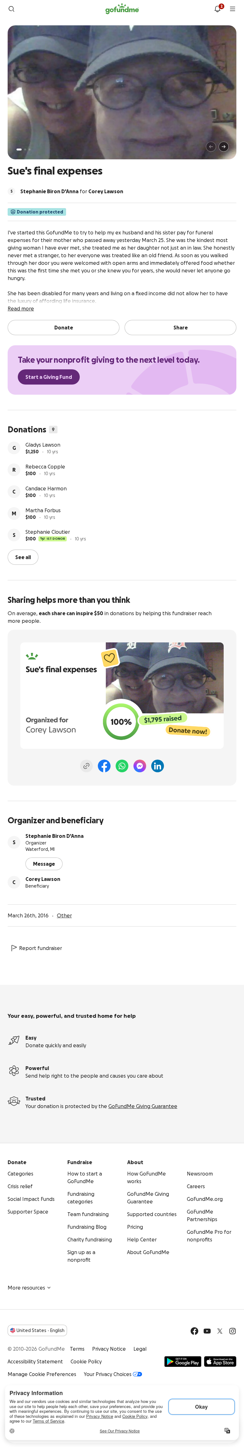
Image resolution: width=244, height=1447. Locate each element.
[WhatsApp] (122, 766)
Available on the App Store (220, 1361)
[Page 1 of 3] (19, 149)
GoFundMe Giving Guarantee (142, 1106)
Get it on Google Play (182, 1361)
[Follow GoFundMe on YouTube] (207, 1331)
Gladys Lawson (42, 445)
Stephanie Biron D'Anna (54, 836)
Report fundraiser (40, 948)
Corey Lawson (42, 879)
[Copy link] (86, 766)
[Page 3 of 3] (29, 149)
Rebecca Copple (45, 466)
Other (64, 915)
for (71, 191)
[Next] (224, 147)
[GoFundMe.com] (122, 9)
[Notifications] (217, 9)
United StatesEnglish (40, 1330)
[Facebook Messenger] (139, 766)
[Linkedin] (157, 766)
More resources (26, 1288)
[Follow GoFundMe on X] (220, 1331)
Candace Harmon (46, 488)
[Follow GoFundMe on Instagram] (232, 1331)
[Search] (11, 9)
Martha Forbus (43, 510)
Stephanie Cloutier (47, 532)
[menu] (232, 9)
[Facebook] (104, 766)
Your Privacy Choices (108, 1374)
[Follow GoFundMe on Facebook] (194, 1331)
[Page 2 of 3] (25, 149)
